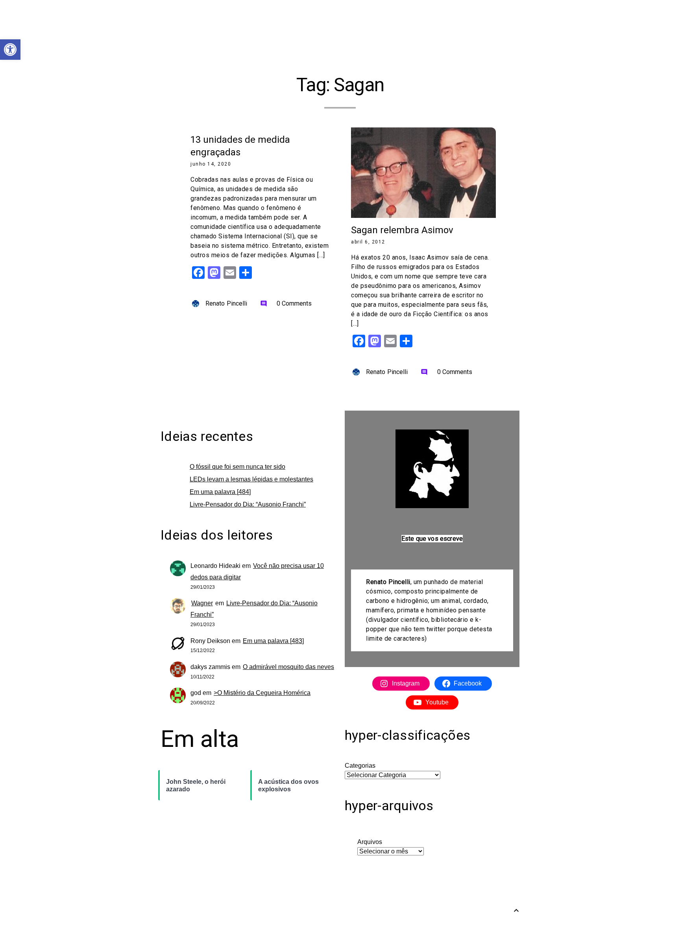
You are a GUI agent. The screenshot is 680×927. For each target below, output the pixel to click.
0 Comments (286, 303)
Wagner (202, 603)
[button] (10, 49)
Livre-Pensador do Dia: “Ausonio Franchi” (248, 504)
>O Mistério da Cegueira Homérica (262, 692)
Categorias (360, 765)
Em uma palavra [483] (273, 641)
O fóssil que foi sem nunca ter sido (237, 466)
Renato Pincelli (226, 303)
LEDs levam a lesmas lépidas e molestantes (251, 479)
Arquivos (369, 842)
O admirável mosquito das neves (288, 666)
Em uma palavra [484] (220, 491)
